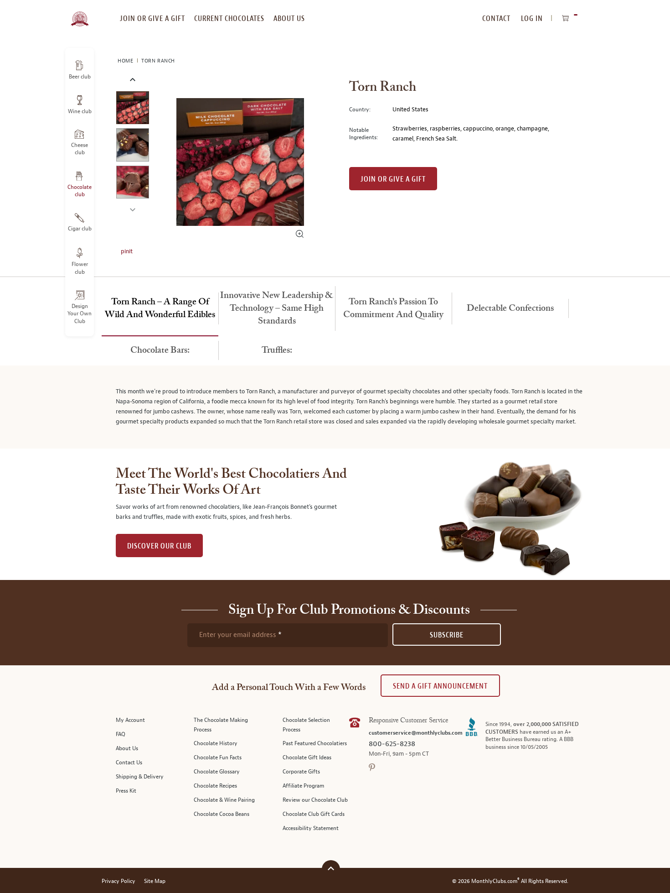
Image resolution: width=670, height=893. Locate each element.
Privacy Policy (118, 881)
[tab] (160, 309)
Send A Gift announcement (440, 686)
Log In (532, 18)
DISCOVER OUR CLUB (159, 546)
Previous (132, 80)
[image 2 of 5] (132, 146)
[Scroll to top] (331, 868)
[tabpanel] (335, 407)
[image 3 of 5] (132, 183)
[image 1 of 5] (132, 109)
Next (132, 209)
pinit (127, 251)
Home (126, 61)
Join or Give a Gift (393, 179)
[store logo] (79, 13)
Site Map (154, 881)
